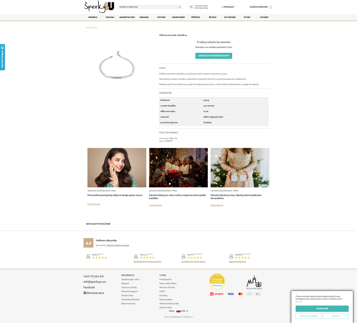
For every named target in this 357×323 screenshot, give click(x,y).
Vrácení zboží (127, 295)
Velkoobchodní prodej (169, 303)
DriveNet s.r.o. (188, 317)
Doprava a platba (129, 287)
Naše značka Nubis (168, 283)
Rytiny (247, 17)
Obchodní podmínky (130, 299)
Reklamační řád (128, 303)
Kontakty (163, 295)
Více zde (299, 301)
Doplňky (264, 17)
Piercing (110, 17)
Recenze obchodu (167, 287)
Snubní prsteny (127, 17)
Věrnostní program (129, 291)
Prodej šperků (165, 279)
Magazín (125, 283)
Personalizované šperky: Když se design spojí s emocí (114, 195)
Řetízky (212, 17)
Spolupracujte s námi (130, 279)
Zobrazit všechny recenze (118, 245)
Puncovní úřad (165, 307)
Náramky (144, 17)
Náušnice (92, 17)
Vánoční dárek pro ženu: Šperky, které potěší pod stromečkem (236, 197)
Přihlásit (229, 7)
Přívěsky (195, 17)
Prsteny (161, 17)
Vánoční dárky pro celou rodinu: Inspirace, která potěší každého (177, 197)
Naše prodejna (165, 299)
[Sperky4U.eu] (99, 13)
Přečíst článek (93, 204)
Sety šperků (230, 17)
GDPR (162, 291)
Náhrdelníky (178, 17)
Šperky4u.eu (91, 28)
